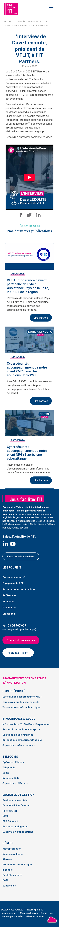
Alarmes (7, 859)
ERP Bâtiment (10, 821)
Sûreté (7, 843)
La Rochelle (48, 521)
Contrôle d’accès (12, 875)
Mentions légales (29, 913)
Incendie (7, 869)
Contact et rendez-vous (21, 640)
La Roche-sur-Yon (11, 524)
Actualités (19, 21)
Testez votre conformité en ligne (21, 707)
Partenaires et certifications (18, 589)
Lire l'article (41, 317)
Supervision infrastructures (18, 745)
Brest (39, 521)
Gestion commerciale (15, 800)
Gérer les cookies (35, 916)
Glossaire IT (9, 613)
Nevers (42, 524)
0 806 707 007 (17, 625)
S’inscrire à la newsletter (21, 556)
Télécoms (10, 756)
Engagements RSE (12, 583)
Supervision (9, 885)
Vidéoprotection (11, 848)
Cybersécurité (13, 691)
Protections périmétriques (17, 864)
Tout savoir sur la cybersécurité (20, 702)
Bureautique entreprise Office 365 (22, 740)
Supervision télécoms (15, 783)
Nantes (34, 524)
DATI (5, 880)
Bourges (30, 521)
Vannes (15, 527)
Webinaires (9, 607)
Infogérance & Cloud (18, 718)
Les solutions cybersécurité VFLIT (22, 696)
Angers (21, 521)
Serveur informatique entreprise (21, 729)
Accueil (8, 21)
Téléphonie (8, 767)
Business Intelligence (15, 826)
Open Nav (52, 7)
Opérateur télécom (13, 762)
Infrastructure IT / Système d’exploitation (26, 724)
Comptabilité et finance (16, 805)
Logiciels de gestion (18, 794)
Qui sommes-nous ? (14, 577)
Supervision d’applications (17, 831)
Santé (5, 772)
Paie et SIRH (9, 810)
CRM (5, 816)
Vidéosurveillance (12, 854)
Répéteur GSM (10, 778)
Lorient (25, 524)
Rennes (6, 527)
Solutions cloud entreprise (17, 734)
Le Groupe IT (11, 567)
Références (9, 595)
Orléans (51, 524)
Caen (25, 527)
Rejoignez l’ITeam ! (18, 652)
